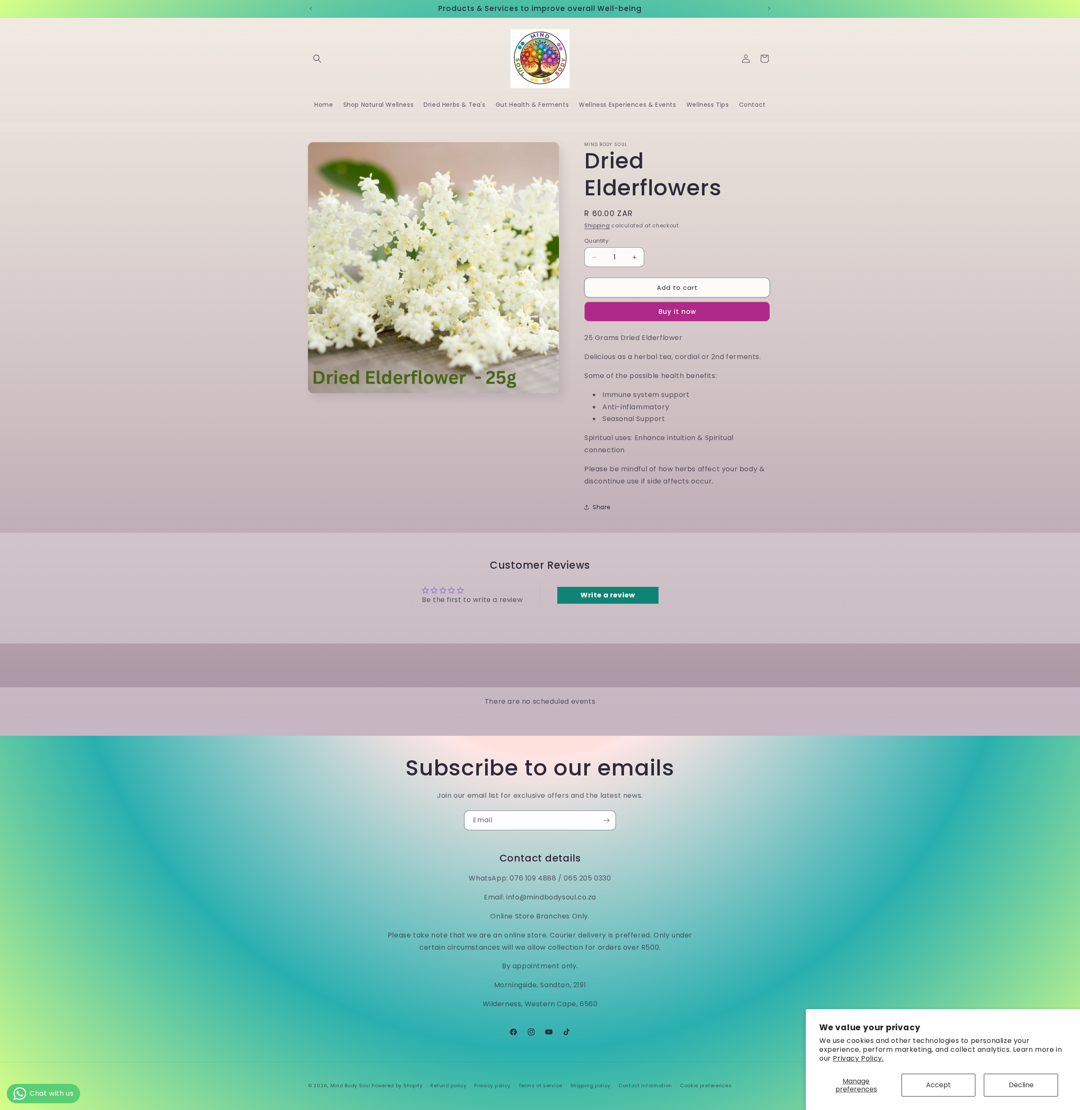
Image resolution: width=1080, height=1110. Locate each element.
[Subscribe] (606, 820)
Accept (938, 1085)
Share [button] (602, 507)
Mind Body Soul (350, 1085)
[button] (317, 58)
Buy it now (677, 311)
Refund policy (448, 1085)
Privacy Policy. (858, 1058)
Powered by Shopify (397, 1085)
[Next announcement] (769, 8)
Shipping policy (590, 1085)
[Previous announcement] (311, 8)
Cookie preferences (706, 1085)
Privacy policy (492, 1085)
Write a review (607, 595)
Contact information (645, 1085)
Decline (1021, 1085)
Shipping (597, 225)
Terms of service (540, 1085)
